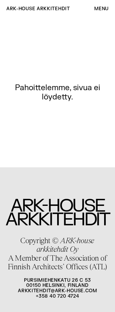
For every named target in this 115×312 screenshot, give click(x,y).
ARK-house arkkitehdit (38, 8)
